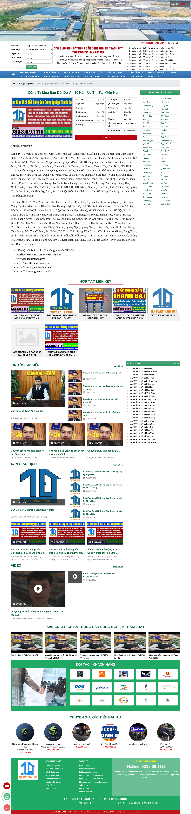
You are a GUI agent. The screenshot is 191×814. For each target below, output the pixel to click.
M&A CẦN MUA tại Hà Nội (141, 368)
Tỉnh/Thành (16, 58)
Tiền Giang (147, 197)
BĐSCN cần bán (51, 73)
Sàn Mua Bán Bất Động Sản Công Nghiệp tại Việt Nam (103, 473)
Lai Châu (164, 127)
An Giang (164, 176)
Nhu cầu (14, 45)
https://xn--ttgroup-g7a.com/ (32, 262)
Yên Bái (146, 144)
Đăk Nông (147, 155)
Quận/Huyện (16, 62)
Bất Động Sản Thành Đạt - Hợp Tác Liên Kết (61, 316)
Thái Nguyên (148, 141)
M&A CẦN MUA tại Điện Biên (142, 415)
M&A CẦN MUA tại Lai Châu (142, 421)
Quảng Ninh (165, 204)
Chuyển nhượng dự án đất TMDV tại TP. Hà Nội (61, 656)
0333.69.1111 (166, 750)
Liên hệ (173, 73)
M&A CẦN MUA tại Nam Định (142, 430)
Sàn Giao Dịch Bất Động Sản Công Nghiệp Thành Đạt (27, 316)
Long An (164, 190)
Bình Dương (148, 105)
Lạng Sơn (147, 130)
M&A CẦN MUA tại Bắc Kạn (142, 405)
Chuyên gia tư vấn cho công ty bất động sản (27, 452)
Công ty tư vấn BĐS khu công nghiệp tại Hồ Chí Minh (152, 69)
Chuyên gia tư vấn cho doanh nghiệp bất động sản (103, 387)
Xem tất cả (173, 43)
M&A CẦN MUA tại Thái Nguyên (144, 442)
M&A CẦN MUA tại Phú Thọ (142, 433)
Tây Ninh (164, 193)
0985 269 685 (25, 750)
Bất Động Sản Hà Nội (29, 76)
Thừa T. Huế (166, 144)
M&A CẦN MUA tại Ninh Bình (142, 396)
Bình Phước (148, 183)
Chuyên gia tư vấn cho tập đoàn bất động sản (100, 400)
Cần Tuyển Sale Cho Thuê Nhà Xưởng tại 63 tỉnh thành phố (61, 353)
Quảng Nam (165, 169)
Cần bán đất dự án (93, 73)
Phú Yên (164, 165)
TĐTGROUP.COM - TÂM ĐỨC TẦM (88, 52)
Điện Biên (164, 123)
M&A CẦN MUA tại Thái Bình (142, 439)
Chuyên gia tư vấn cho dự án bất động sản (101, 413)
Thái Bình (164, 137)
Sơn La (146, 137)
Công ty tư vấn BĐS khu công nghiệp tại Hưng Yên (151, 48)
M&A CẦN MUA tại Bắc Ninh (142, 408)
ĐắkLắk (164, 155)
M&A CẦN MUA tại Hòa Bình (142, 390)
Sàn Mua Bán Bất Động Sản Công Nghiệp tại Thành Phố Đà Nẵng (27, 551)
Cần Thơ (146, 176)
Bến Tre (164, 179)
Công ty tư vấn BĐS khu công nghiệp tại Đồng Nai (151, 60)
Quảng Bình (148, 169)
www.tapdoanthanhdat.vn (30, 258)
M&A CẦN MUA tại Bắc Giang (142, 402)
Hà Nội (145, 98)
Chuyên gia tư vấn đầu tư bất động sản (102, 373)
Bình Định (147, 151)
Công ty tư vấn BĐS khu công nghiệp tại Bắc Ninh (151, 51)
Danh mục (15, 49)
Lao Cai (164, 130)
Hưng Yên (147, 204)
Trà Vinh (164, 197)
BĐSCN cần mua (51, 76)
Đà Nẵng (146, 102)
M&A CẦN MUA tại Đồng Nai (142, 384)
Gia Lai (146, 158)
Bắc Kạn (146, 120)
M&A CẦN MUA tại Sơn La (141, 436)
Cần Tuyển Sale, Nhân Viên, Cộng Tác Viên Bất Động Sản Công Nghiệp (129, 316)
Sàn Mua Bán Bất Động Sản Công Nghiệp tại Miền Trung (103, 486)
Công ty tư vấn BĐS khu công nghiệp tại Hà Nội (150, 57)
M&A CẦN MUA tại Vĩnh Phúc (142, 393)
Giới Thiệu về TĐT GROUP (164, 315)
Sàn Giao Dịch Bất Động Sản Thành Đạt (95, 316)
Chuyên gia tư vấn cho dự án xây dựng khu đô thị (66, 452)
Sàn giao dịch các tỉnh (28, 83)
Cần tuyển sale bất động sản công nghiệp (27, 353)
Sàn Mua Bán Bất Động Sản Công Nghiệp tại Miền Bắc (103, 512)
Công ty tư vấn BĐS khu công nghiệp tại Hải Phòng (151, 66)
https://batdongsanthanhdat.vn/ (34, 267)
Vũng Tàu (164, 172)
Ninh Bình (165, 112)
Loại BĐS (14, 54)
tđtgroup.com (84, 765)
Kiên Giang (147, 190)
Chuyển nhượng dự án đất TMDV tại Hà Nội (95, 656)
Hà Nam (146, 109)
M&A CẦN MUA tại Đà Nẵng (142, 375)
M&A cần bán (137, 73)
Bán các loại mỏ (115, 73)
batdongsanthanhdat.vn (88, 772)
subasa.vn (83, 785)
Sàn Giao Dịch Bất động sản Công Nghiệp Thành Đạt (88, 48)
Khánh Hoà (147, 148)
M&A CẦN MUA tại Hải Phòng (142, 378)
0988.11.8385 (138, 750)
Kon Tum (146, 162)
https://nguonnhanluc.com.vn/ (91, 779)
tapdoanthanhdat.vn (87, 769)
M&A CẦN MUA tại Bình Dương (143, 381)
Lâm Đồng (165, 148)
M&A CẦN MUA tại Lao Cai (141, 427)
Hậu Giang (165, 186)
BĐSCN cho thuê (71, 73)
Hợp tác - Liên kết (156, 73)
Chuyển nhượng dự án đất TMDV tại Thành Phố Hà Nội (26, 656)
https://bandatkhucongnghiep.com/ (93, 782)
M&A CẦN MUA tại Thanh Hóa (143, 399)
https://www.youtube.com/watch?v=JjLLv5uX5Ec (99, 575)
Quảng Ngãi (147, 172)
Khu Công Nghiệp (28, 73)
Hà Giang (146, 127)
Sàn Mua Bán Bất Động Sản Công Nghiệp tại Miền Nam (103, 499)
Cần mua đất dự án (117, 76)
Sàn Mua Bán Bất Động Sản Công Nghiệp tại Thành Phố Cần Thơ (66, 551)
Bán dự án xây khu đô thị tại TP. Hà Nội (163, 656)
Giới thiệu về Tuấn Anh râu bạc (27, 411)
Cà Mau (164, 183)
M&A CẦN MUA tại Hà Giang (142, 418)
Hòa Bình (164, 109)
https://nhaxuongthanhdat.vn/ (33, 271)
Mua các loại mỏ (92, 76)
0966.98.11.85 (81, 747)
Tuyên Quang (166, 141)
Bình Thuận (165, 151)
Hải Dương (165, 200)
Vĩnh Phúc (147, 112)
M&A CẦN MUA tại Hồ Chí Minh (143, 372)
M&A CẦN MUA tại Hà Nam (142, 387)
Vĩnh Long (147, 200)
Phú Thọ (164, 134)
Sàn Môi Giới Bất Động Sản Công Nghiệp (32, 510)
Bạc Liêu (146, 179)
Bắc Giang (165, 116)
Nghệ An (164, 162)
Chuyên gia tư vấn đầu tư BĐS (103, 451)
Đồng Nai (164, 105)
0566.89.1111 (53, 747)
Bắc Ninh (164, 120)
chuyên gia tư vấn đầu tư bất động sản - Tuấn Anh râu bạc (37, 613)
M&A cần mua (137, 76)
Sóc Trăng (147, 193)
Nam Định (147, 134)
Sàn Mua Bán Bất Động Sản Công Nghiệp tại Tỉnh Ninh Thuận (102, 551)
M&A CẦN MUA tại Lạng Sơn (142, 424)
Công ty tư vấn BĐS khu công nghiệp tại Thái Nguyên (152, 63)
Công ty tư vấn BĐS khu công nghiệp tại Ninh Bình (151, 54)
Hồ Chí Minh (166, 98)
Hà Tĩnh (164, 158)
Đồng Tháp (147, 186)
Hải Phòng (165, 102)
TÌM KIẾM (31, 67)
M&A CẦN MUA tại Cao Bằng (142, 411)
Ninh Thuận (147, 165)
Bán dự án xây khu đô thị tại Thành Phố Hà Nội (129, 656)
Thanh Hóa (147, 116)
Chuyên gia (153, 76)
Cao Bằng (147, 123)
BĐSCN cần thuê (71, 76)
